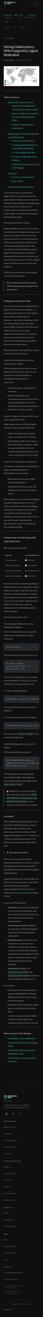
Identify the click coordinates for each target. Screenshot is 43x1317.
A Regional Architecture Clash (20, 102)
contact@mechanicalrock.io (14, 1273)
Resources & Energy (10, 1193)
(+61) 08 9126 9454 (12, 1279)
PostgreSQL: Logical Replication (21, 1038)
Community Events (9, 1253)
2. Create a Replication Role (24, 152)
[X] (20, 1114)
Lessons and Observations (23, 177)
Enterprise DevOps (9, 1127)
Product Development (10, 1140)
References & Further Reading (21, 187)
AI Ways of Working (9, 1147)
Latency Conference (10, 1246)
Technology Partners (10, 1226)
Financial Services (9, 1173)
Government (8, 1180)
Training (6, 1259)
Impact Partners (8, 1220)
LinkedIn (22, 27)
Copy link (7, 27)
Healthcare (7, 1187)
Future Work (17, 181)
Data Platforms (8, 1134)
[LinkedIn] (6, 1114)
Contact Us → (8, 1309)
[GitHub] (13, 1114)
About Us (6, 1213)
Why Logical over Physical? (23, 141)
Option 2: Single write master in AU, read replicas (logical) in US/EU (25, 117)
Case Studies (8, 1154)
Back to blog (9, 38)
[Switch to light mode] (30, 3)
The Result (12, 173)
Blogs (5, 1239)
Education (7, 1167)
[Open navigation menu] (36, 3)
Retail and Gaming (9, 1200)
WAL (29, 571)
